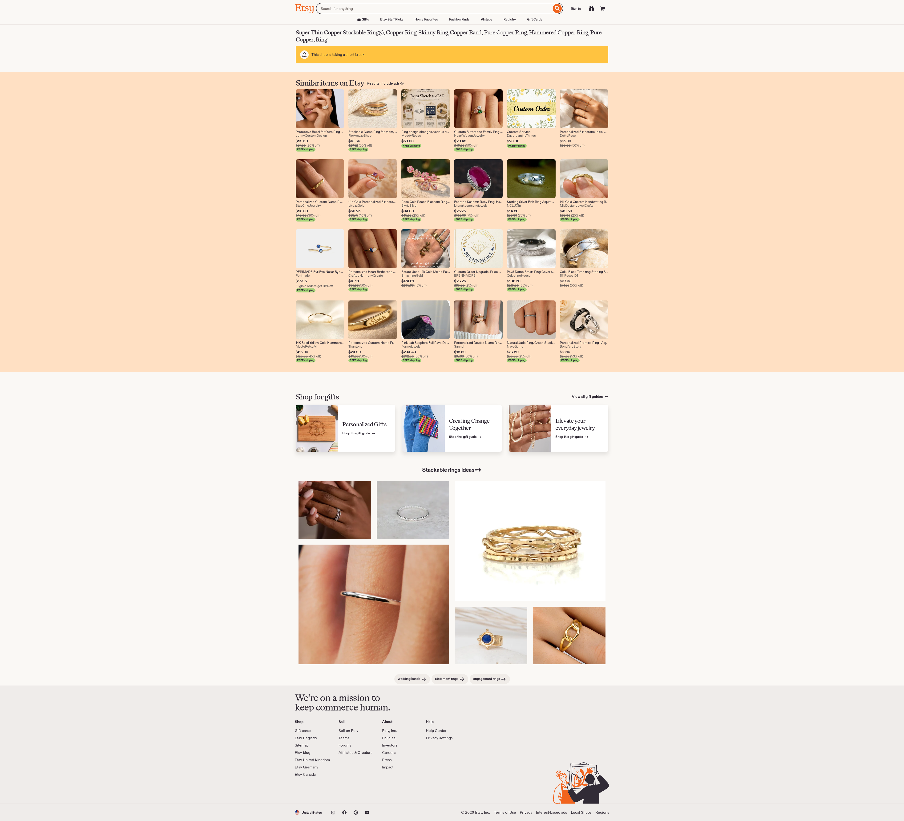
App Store (311, 790)
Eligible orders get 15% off (314, 286)
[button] (308, 812)
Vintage (486, 19)
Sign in (576, 8)
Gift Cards (534, 19)
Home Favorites (426, 19)
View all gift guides (588, 396)
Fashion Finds (459, 19)
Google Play (346, 790)
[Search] (557, 8)
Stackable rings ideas (448, 470)
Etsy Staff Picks (391, 19)
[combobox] (434, 8)
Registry (510, 19)
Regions (602, 812)
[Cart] (602, 8)
